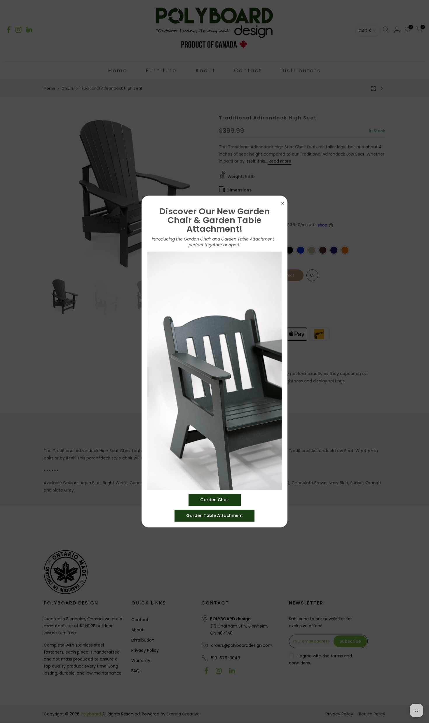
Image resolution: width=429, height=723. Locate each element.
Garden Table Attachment (214, 515)
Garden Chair (214, 500)
